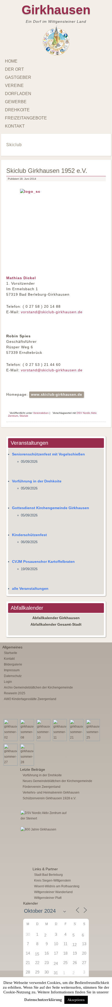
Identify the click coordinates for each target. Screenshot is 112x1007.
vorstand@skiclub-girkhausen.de (52, 312)
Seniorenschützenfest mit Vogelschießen (48, 454)
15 (37, 954)
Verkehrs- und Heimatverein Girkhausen (51, 792)
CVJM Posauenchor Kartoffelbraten (43, 561)
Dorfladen (18, 93)
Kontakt (15, 126)
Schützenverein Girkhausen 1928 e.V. (49, 798)
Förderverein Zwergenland (41, 787)
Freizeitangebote (26, 118)
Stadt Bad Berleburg (48, 875)
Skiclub (24, 415)
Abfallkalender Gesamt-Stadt (56, 624)
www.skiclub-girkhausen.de (56, 395)
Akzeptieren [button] (76, 1000)
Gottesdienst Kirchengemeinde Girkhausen (50, 508)
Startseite (10, 653)
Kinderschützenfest (29, 535)
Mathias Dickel (21, 278)
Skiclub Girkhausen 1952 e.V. (46, 170)
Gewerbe (16, 102)
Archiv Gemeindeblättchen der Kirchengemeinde (38, 687)
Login (8, 682)
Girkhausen (56, 10)
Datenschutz (13, 676)
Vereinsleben (41, 412)
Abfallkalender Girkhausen (56, 618)
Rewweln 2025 (14, 693)
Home (11, 61)
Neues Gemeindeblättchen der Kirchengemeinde (57, 781)
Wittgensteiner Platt (47, 898)
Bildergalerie (13, 664)
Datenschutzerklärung (43, 1000)
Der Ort (14, 69)
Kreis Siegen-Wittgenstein (52, 880)
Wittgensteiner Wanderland (53, 892)
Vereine (14, 85)
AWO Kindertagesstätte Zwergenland (30, 699)
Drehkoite (17, 110)
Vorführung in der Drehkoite (36, 481)
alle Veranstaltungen (30, 588)
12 (74, 944)
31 (56, 973)
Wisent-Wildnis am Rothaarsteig (56, 886)
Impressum (12, 670)
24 (56, 963)
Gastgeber (18, 77)
